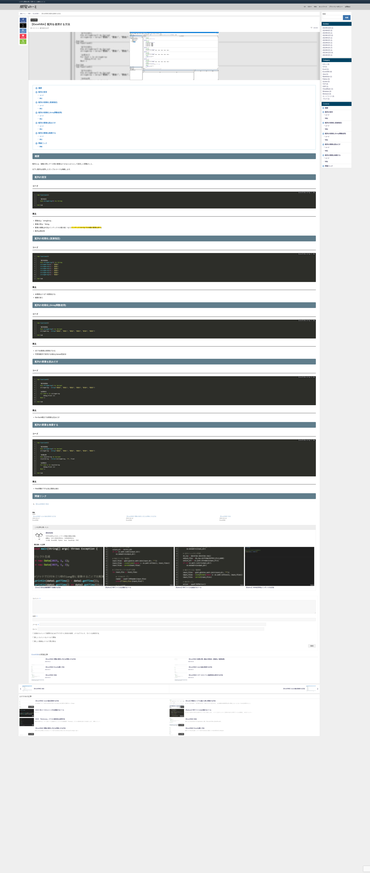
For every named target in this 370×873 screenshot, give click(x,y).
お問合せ (347, 6)
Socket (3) (326, 81)
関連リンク (41, 143)
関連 (40, 146)
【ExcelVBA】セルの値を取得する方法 (44, 516)
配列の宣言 (41, 92)
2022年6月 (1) (327, 43)
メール (36, 624)
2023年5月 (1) (327, 38)
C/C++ (310, 6)
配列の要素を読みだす (46, 123)
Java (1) (325, 74)
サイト (35, 629)
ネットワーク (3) (328, 96)
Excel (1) (326, 69)
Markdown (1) (327, 76)
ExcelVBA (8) (327, 71)
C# (305, 6)
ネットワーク (323, 6)
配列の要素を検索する (46, 133)
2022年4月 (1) (327, 45)
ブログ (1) (326, 99)
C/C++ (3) (326, 64)
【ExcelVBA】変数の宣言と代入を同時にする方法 (141, 516)
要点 (40, 98)
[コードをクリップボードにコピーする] (313, 195)
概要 (39, 88)
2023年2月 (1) (327, 40)
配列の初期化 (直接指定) (46, 102)
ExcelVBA (34, 19)
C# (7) (325, 66)
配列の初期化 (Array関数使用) (49, 112)
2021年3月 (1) (327, 55)
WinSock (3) (327, 94)
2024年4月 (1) (327, 33)
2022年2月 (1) (327, 50)
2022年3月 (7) (327, 47)
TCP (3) (325, 84)
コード (41, 95)
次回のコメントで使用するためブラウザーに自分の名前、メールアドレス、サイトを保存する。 (67, 633)
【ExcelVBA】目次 (42, 504)
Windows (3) (327, 91)
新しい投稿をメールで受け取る (45, 641)
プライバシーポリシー (336, 6)
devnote (316, 27)
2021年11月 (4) (328, 52)
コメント (37, 598)
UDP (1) (325, 86)
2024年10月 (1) (328, 28)
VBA (315, 6)
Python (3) (326, 79)
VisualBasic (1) (328, 89)
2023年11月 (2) (328, 35)
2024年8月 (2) (327, 30)
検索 (324, 14)
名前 (35, 616)
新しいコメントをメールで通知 (45, 637)
